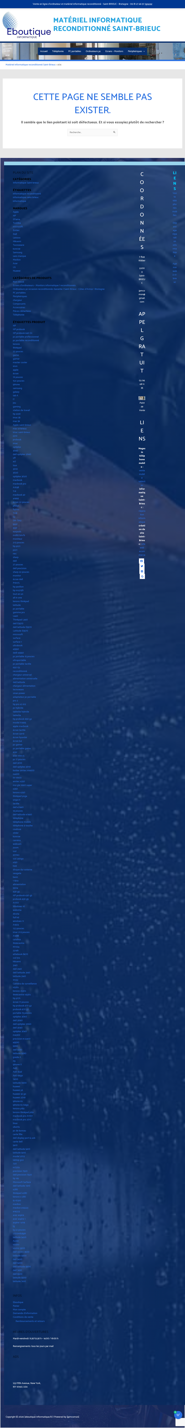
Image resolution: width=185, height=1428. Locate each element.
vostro (16, 1245)
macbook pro (19, 484)
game (16, 355)
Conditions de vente (23, 1317)
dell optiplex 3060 (22, 1024)
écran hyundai (20, 737)
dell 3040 (17, 1028)
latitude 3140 (19, 976)
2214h (16, 951)
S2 (14, 517)
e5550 (16, 649)
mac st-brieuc (20, 429)
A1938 (16, 487)
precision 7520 (20, 1171)
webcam (17, 844)
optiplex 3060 (20, 1017)
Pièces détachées (22, 311)
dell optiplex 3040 (22, 454)
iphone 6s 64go (21, 1105)
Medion (17, 260)
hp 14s (16, 1178)
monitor (17, 576)
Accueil (44, 51)
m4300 (16, 1035)
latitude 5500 (19, 1278)
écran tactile (19, 730)
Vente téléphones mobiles (174, 204)
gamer (16, 359)
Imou (15, 980)
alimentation (19, 884)
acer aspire (18, 1215)
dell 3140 (17, 969)
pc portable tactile (22, 664)
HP (14, 216)
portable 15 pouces (22, 1013)
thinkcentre (18, 943)
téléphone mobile (22, 822)
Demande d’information (25, 1313)
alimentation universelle (25, 679)
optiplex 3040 (20, 1031)
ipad (15, 528)
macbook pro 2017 (22, 1120)
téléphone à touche (23, 826)
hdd (15, 866)
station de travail (21, 410)
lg (14, 1226)
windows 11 (18, 921)
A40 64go (18, 1076)
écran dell (18, 579)
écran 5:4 (17, 741)
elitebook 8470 (20, 954)
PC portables (74, 51)
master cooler (20, 362)
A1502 (16, 925)
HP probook (19, 329)
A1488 (16, 936)
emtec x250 (19, 781)
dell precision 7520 (22, 1175)
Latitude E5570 (20, 631)
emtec (16, 855)
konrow (16, 249)
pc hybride (18, 708)
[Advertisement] (62, 1368)
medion (17, 1204)
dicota (16, 914)
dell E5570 (18, 623)
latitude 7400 (20, 1083)
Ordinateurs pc (93, 51)
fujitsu (16, 509)
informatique (19, 201)
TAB (15, 513)
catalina (17, 939)
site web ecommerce (142, 549)
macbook (17, 480)
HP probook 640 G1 (22, 333)
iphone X (17, 1064)
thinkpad (17, 348)
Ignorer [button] (148, 4)
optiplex (17, 447)
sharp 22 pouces (21, 572)
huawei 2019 (19, 1098)
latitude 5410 (19, 1153)
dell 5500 (17, 1274)
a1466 (16, 498)
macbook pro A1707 (23, 1116)
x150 (15, 862)
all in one (17, 598)
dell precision (19, 568)
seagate (17, 873)
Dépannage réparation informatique (174, 239)
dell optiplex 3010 (22, 767)
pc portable (18, 609)
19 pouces (18, 377)
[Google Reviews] (142, 576)
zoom (16, 848)
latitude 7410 (19, 1281)
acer (15, 752)
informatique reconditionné (27, 194)
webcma (17, 910)
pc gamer (17, 745)
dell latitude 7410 (21, 1186)
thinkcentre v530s (22, 995)
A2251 (16, 1241)
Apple (16, 212)
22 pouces (18, 351)
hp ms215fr (18, 590)
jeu (14, 403)
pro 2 (15, 701)
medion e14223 (20, 1208)
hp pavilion (18, 587)
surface (16, 638)
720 (15, 1164)
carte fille (17, 1134)
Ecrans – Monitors (114, 51)
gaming (17, 407)
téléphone (18, 818)
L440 (15, 616)
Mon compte (19, 1310)
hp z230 (17, 414)
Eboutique (18, 1302)
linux (15, 1123)
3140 (15, 965)
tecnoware (18, 690)
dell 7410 (17, 1270)
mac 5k (16, 421)
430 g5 (16, 892)
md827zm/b (19, 535)
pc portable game (22, 748)
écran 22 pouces (21, 502)
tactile (16, 804)
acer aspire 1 (19, 1219)
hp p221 (16, 546)
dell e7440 (18, 807)
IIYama (16, 219)
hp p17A (16, 998)
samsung (17, 388)
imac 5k (16, 418)
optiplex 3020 (20, 476)
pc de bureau (19, 1131)
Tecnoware (18, 245)
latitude (17, 605)
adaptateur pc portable (24, 697)
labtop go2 (18, 1160)
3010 (15, 469)
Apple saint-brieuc (22, 425)
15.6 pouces (18, 381)
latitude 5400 (20, 1256)
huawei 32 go (19, 1094)
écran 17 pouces (21, 1002)
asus (15, 366)
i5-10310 (17, 1200)
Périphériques (135, 51)
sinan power (19, 693)
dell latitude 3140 (21, 973)
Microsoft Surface (22, 1182)
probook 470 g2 (21, 1009)
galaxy (16, 392)
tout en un (18, 594)
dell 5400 (17, 1263)
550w (15, 888)
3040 (15, 451)
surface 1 (17, 642)
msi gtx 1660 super (22, 785)
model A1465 (19, 723)
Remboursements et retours (30, 1321)
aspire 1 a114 (19, 1223)
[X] (142, 566)
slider (16, 833)
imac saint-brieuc (21, 432)
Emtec (16, 230)
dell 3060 (18, 1020)
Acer (15, 263)
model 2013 (19, 1156)
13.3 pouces (18, 928)
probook (17, 440)
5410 (15, 1145)
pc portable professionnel (26, 337)
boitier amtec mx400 (23, 770)
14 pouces (18, 811)
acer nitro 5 (18, 756)
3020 (15, 473)
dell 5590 (17, 1050)
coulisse (17, 829)
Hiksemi (17, 241)
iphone (16, 384)
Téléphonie (58, 51)
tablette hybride (21, 712)
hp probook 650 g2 (22, 719)
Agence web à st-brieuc (175, 273)
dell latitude (19, 682)
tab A (15, 395)
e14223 (16, 1211)
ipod (15, 524)
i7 (13, 399)
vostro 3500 (19, 1248)
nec (15, 554)
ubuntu (16, 1127)
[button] (143, 51)
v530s (16, 987)
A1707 (16, 903)
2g (14, 1061)
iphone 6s (18, 1101)
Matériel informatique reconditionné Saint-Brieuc (106, 25)
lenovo (16, 344)
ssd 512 (16, 958)
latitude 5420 (19, 1237)
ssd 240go (18, 859)
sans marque (19, 256)
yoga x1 (16, 800)
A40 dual (17, 1072)
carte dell (17, 1142)
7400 (15, 1079)
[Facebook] (141, 561)
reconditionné (20, 671)
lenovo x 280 (19, 1197)
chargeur (17, 300)
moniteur (17, 539)
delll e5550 (18, 653)
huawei (16, 1086)
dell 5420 (17, 1259)
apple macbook (20, 726)
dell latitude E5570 (22, 627)
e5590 (16, 1042)
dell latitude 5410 (21, 1149)
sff (14, 458)
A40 (15, 1068)
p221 (15, 550)
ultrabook (17, 645)
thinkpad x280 (20, 1193)
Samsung (17, 252)
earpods (17, 532)
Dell (15, 234)
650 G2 (16, 667)
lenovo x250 (19, 792)
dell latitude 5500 (22, 1267)
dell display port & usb (24, 1138)
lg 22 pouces (19, 1230)
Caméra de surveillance (25, 984)
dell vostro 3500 (21, 1252)
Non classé (18, 282)
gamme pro (19, 612)
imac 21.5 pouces (21, 932)
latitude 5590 (19, 1053)
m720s (16, 1167)
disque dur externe (22, 870)
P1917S (16, 583)
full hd (16, 917)
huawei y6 (18, 1090)
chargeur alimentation (24, 686)
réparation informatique (142, 516)
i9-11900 (17, 778)
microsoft (18, 227)
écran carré (18, 734)
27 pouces (18, 565)
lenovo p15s (19, 1108)
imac (15, 443)
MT (14, 462)
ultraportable (19, 660)
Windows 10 (19, 906)
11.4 (14, 491)
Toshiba (17, 223)
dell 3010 (17, 763)
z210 (15, 436)
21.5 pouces (18, 543)
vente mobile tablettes (142, 478)
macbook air (19, 495)
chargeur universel (22, 675)
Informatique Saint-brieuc (26, 183)
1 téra (15, 881)
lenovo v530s (19, 991)
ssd (14, 851)
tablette (17, 715)
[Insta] (142, 571)
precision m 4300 (21, 1039)
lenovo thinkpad (21, 601)
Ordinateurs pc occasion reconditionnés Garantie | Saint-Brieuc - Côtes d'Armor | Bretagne (59, 289)
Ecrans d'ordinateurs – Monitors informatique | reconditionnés (44, 285)
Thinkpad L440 (20, 620)
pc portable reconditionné (26, 340)
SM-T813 (17, 520)
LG (14, 267)
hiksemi (17, 961)
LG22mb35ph (19, 1233)
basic (15, 877)
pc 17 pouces (19, 759)
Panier (16, 1306)
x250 (15, 789)
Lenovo (16, 238)
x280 (15, 1189)
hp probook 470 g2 (22, 1006)
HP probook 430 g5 (22, 895)
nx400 (16, 774)
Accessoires (19, 307)
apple (15, 370)
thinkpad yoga (20, 796)
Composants (19, 304)
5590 (15, 1046)
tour (15, 465)
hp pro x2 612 (19, 704)
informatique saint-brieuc (26, 197)
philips (16, 506)
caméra (17, 840)
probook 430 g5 (21, 899)
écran (16, 373)
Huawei (16, 271)
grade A (17, 1057)
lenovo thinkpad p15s (23, 1112)
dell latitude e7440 (22, 814)
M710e (16, 947)
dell (15, 561)
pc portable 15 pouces (24, 656)
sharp (15, 557)
